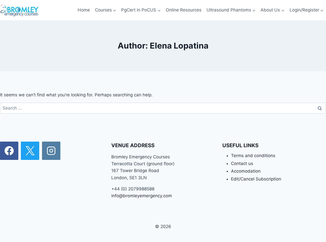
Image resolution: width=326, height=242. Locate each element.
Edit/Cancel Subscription (256, 179)
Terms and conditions (253, 155)
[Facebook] (9, 151)
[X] (30, 151)
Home (84, 9)
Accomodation (246, 171)
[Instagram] (51, 151)
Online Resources (183, 9)
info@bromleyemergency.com (141, 195)
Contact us (242, 163)
